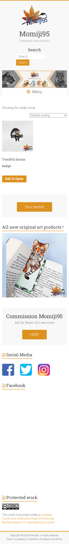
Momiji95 (34, 33)
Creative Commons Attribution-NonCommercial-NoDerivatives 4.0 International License (28, 518)
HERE (34, 334)
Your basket (34, 207)
